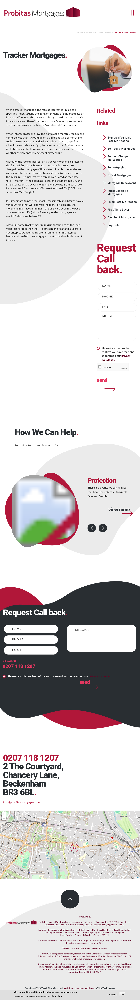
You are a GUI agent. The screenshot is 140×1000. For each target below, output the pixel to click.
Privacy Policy (84, 916)
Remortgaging (117, 167)
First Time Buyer (118, 209)
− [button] (4, 818)
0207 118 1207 (19, 666)
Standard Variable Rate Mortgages (119, 139)
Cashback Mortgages (122, 217)
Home (80, 32)
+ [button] (4, 814)
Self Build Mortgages (122, 148)
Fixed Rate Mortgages (122, 201)
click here (102, 948)
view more (119, 517)
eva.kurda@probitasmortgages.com (88, 958)
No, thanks (112, 994)
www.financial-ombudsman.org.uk (105, 969)
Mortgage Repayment (122, 183)
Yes (122, 994)
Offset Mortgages (120, 175)
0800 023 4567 (93, 972)
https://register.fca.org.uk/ (72, 935)
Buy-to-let (114, 225)
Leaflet (137, 878)
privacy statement (100, 676)
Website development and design (79, 988)
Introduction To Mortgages (118, 192)
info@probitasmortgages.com (21, 802)
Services (91, 32)
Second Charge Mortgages (118, 158)
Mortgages (104, 32)
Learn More (58, 996)
